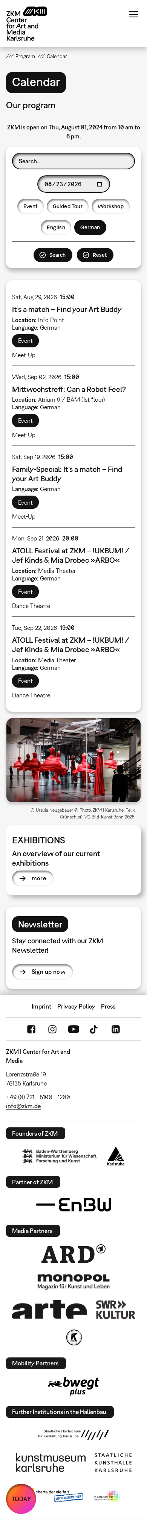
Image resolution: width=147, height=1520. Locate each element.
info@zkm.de (23, 1105)
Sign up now (49, 971)
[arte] (49, 1309)
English (56, 227)
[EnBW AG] (73, 1204)
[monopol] (73, 1281)
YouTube (73, 1029)
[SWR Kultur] (115, 1309)
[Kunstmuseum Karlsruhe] (51, 1462)
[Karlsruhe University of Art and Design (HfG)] (73, 1435)
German (90, 227)
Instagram (52, 1029)
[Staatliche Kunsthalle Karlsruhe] (113, 1462)
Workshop (111, 206)
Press (108, 1006)
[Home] (32, 23)
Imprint (41, 1006)
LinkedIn (115, 1029)
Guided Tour (68, 206)
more (39, 878)
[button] (73, 760)
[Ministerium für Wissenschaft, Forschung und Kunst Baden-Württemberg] (60, 1156)
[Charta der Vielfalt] (54, 1496)
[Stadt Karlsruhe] (116, 1156)
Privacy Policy (76, 1006)
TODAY (21, 1498)
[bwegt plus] (73, 1386)
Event (30, 206)
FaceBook (31, 1029)
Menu (133, 14)
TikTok (94, 1029)
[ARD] (73, 1253)
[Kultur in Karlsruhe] (73, 1337)
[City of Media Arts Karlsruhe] (108, 1496)
